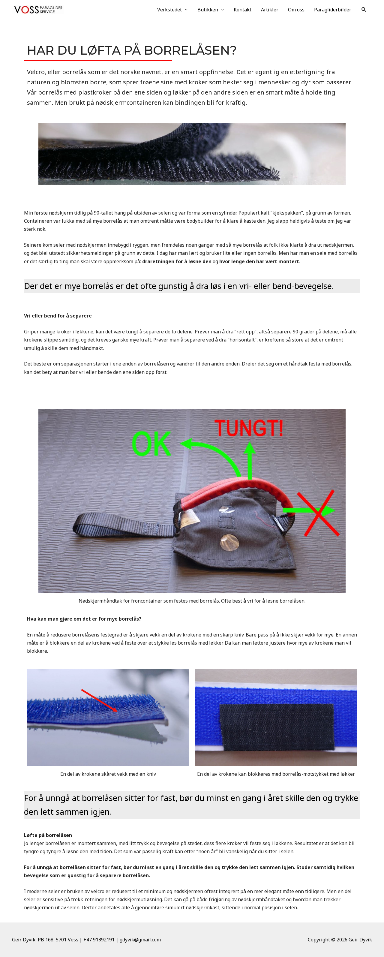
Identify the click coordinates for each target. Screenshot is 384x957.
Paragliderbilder (332, 9)
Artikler (269, 9)
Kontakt (242, 9)
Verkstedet (169, 9)
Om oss (296, 9)
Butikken (207, 9)
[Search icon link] (364, 10)
